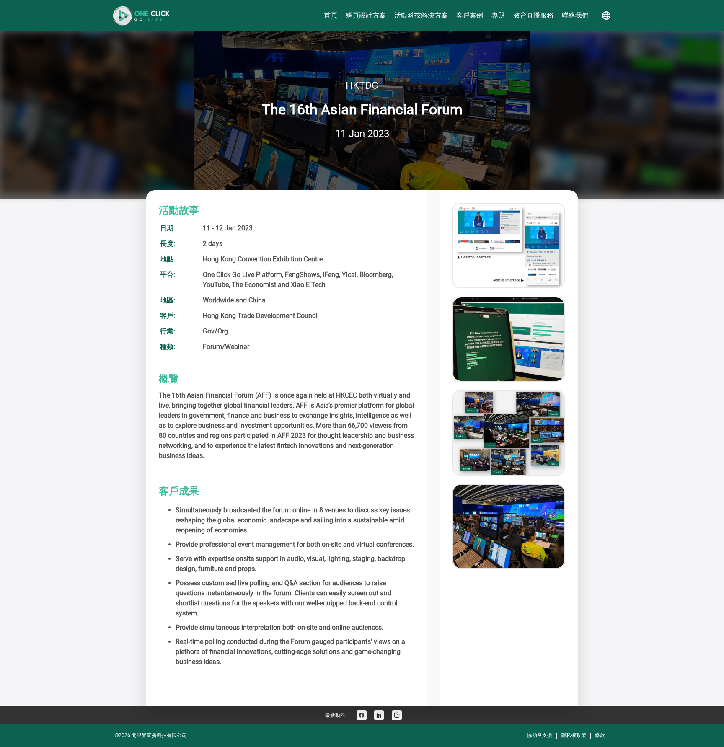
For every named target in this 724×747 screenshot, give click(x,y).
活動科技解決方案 (421, 15)
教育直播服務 (533, 15)
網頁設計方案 (366, 15)
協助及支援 (539, 735)
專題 (498, 15)
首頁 (330, 15)
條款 (600, 735)
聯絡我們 (575, 15)
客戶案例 (469, 15)
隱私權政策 (573, 735)
